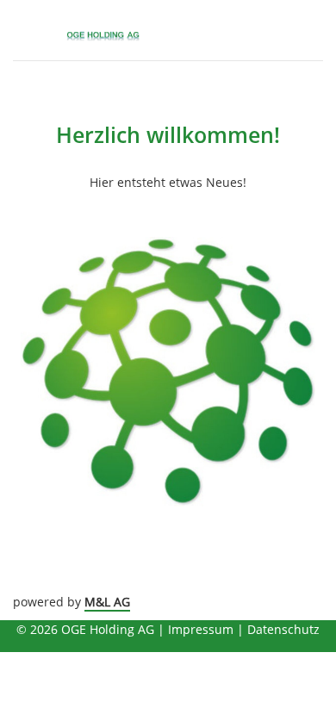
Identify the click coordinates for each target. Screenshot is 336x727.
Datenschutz (283, 629)
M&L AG (107, 601)
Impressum (200, 629)
